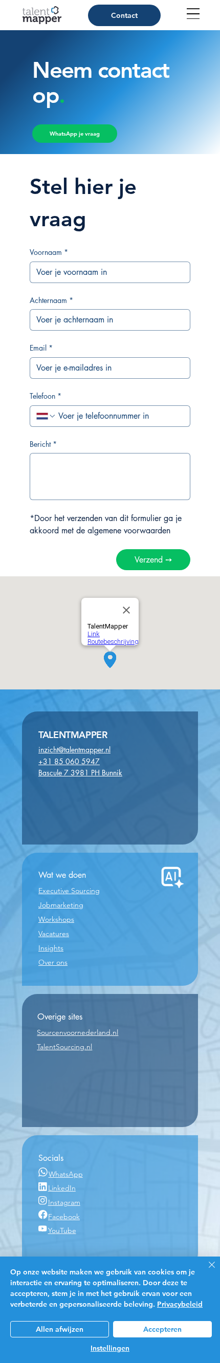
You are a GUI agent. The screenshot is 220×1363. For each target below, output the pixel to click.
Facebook (64, 1216)
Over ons (53, 962)
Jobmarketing (60, 905)
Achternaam (51, 300)
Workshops (56, 919)
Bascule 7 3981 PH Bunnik (80, 772)
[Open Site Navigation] (193, 13)
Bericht (43, 444)
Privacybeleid (180, 1304)
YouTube (62, 1230)
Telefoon (45, 396)
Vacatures (53, 933)
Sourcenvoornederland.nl (77, 1032)
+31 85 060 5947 (69, 761)
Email (41, 348)
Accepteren (162, 1329)
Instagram (64, 1202)
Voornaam (49, 252)
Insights (50, 948)
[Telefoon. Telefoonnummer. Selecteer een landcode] (46, 416)
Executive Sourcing (69, 890)
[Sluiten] (205, 1271)
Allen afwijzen (59, 1329)
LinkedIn (62, 1188)
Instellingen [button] (110, 1348)
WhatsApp (66, 1174)
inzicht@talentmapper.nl (74, 749)
